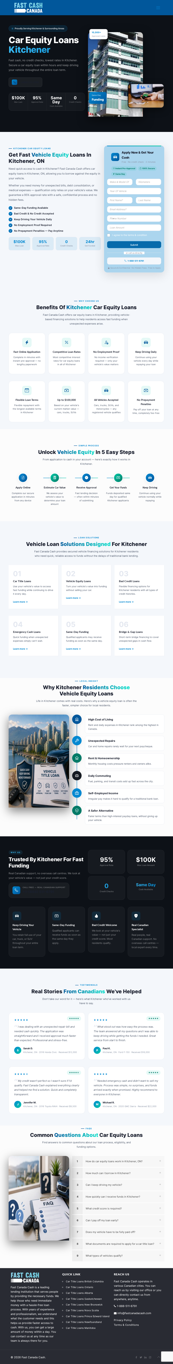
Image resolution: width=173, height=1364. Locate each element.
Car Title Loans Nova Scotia (82, 1310)
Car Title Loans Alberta (79, 1292)
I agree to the (129, 235)
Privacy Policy (123, 1320)
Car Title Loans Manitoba (80, 1327)
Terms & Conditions (126, 1324)
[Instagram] (150, 1357)
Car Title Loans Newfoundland (84, 1322)
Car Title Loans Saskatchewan (84, 1298)
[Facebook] (136, 1357)
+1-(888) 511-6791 (38, 892)
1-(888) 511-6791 (29, 82)
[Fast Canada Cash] (28, 7)
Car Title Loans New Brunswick (84, 1304)
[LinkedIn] (145, 1357)
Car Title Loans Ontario (79, 1287)
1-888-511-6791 (136, 261)
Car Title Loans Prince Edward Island (87, 1316)
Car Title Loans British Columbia (85, 1281)
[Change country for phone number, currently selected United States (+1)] (111, 218)
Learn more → (20, 601)
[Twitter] (141, 1357)
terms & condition (137, 235)
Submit (134, 244)
